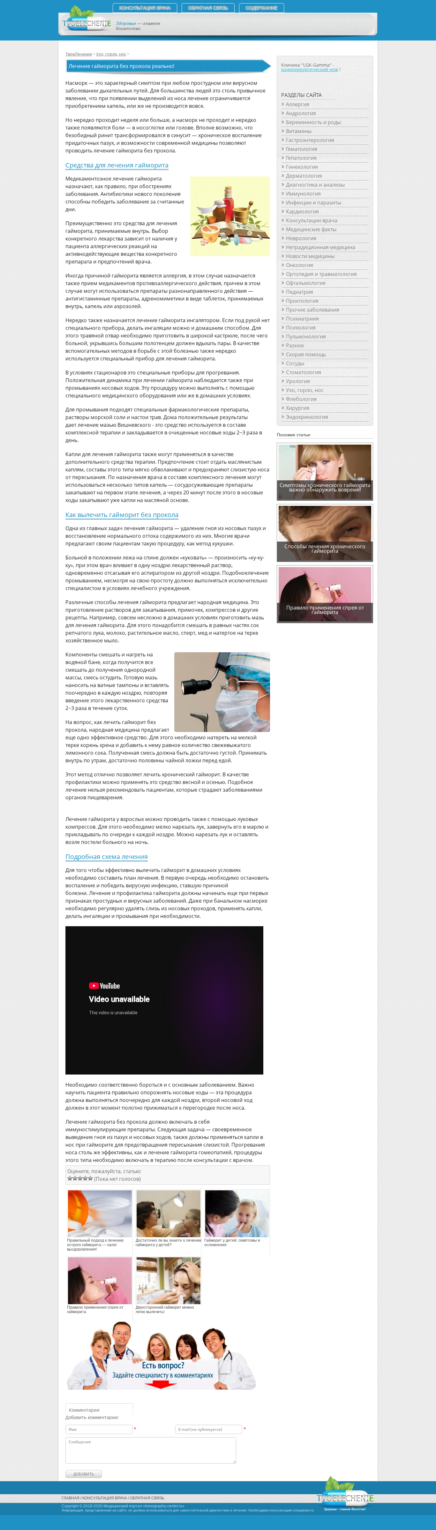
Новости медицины (310, 256)
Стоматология (303, 372)
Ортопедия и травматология (321, 273)
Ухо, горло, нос (111, 54)
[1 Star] (69, 1178)
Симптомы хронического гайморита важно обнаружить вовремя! (325, 487)
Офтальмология (306, 282)
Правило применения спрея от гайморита (95, 1309)
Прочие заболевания (312, 309)
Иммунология (303, 193)
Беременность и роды (313, 122)
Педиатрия (299, 291)
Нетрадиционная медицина (320, 247)
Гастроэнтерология (310, 140)
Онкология (299, 265)
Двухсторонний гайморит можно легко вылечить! (165, 1309)
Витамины (299, 131)
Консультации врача (311, 220)
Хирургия (297, 407)
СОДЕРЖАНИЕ (261, 8)
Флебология (301, 399)
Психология (301, 327)
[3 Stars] (80, 1178)
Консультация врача (144, 8)
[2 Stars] (75, 1178)
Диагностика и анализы (315, 184)
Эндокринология (307, 416)
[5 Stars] (90, 1178)
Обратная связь (208, 8)
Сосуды (295, 363)
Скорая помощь (306, 354)
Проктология (302, 300)
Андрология (301, 113)
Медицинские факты (311, 229)
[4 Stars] (85, 1178)
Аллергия (297, 104)
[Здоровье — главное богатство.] (86, 29)
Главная (70, 1498)
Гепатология (301, 157)
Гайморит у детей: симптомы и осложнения (232, 1242)
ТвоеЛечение (78, 54)
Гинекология (302, 166)
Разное (295, 345)
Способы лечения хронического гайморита (324, 548)
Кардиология (302, 211)
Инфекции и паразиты (313, 202)
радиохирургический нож (309, 69)
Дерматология (304, 175)
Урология (298, 381)
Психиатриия (302, 318)
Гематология (301, 148)
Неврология (301, 238)
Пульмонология (306, 336)
